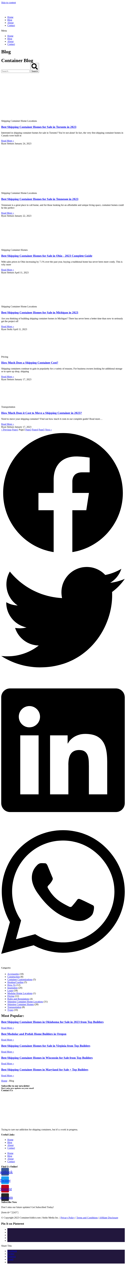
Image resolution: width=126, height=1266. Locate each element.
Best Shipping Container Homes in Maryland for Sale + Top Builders (44, 1069)
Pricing (10, 996)
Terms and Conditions (87, 1217)
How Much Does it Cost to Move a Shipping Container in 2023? (41, 413)
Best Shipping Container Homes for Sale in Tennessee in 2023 (39, 199)
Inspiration (12, 987)
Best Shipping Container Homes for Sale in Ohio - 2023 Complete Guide (46, 255)
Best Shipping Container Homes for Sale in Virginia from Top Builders (45, 1045)
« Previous (6, 429)
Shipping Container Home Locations (25, 1001)
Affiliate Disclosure (108, 1217)
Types (10, 1010)
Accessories (13, 974)
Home (10, 17)
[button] (63, 30)
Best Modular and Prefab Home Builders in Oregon (33, 1034)
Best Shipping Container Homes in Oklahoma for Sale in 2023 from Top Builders (52, 1022)
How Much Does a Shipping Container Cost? (29, 362)
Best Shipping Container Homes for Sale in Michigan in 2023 (39, 312)
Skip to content (8, 2)
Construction (13, 976)
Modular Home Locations (19, 993)
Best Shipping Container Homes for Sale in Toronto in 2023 (38, 127)
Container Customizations (19, 979)
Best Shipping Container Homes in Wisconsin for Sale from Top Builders (47, 1057)
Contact (11, 25)
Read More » (7, 140)
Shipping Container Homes (20, 1004)
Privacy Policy (68, 1217)
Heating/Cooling (15, 982)
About (10, 22)
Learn (10, 990)
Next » (48, 429)
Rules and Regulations (18, 999)
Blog (9, 20)
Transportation (14, 1007)
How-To (11, 985)
